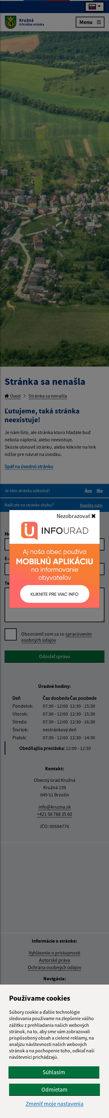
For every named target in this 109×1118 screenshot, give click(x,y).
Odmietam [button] (54, 1089)
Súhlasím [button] (54, 1072)
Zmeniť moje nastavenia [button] (55, 1104)
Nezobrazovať (74, 515)
